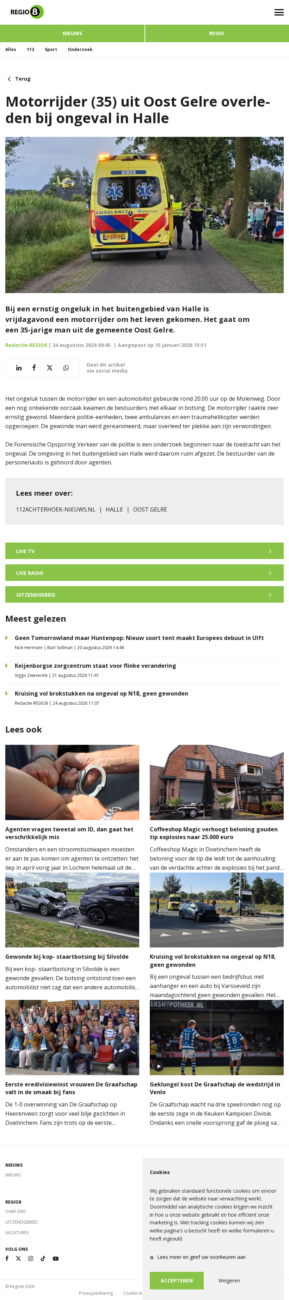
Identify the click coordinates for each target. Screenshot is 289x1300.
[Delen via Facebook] (34, 367)
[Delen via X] (49, 367)
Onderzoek (80, 49)
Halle (114, 509)
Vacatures (17, 1233)
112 (30, 49)
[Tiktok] (43, 1259)
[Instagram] (30, 1259)
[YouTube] (56, 1259)
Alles (10, 49)
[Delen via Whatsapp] (66, 367)
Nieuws (72, 33)
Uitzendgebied (21, 1222)
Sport (51, 49)
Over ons (15, 1212)
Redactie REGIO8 (26, 345)
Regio (216, 33)
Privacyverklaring (96, 1293)
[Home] (72, 12)
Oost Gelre (150, 509)
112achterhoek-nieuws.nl (56, 509)
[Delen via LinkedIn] (19, 367)
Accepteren (177, 1280)
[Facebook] (6, 1259)
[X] (18, 1259)
